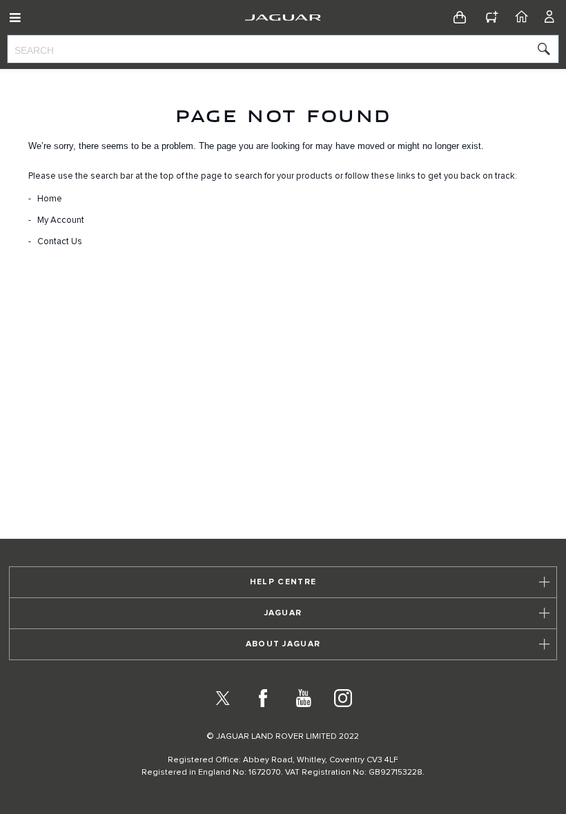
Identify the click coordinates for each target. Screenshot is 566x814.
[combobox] (283, 48)
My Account (60, 220)
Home (49, 199)
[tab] (283, 582)
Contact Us (59, 241)
